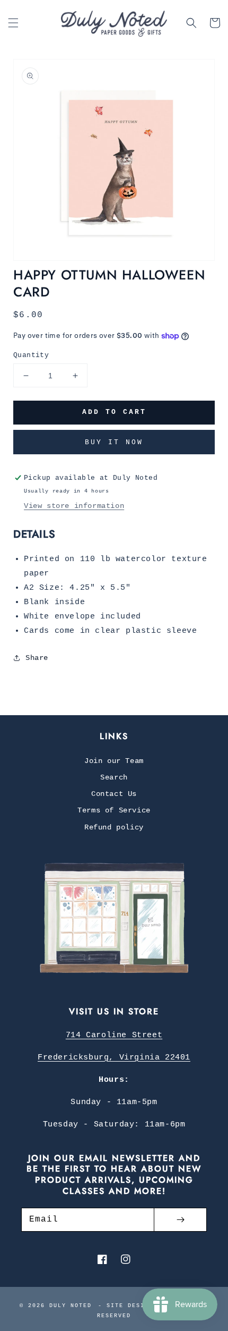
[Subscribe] (180, 1220)
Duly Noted (70, 1306)
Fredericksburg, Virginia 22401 (114, 1057)
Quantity (31, 355)
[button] (13, 23)
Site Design (130, 1306)
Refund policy (114, 827)
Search (114, 777)
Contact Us (114, 794)
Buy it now (114, 442)
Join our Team (114, 761)
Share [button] (36, 658)
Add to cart (114, 412)
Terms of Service (114, 810)
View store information (74, 506)
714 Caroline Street (114, 1035)
